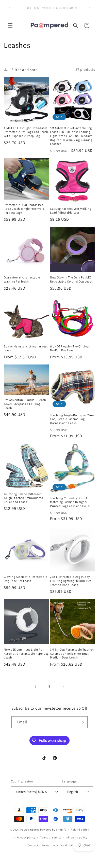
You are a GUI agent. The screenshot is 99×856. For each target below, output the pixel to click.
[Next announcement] (89, 8)
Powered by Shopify (53, 829)
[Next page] (63, 686)
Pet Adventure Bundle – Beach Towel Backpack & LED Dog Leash (25, 404)
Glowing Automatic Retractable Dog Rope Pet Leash (25, 579)
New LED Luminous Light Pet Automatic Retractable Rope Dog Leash (26, 653)
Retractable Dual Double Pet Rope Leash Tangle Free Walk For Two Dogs (24, 209)
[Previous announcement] (9, 8)
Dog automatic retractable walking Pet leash (22, 279)
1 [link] (36, 686)
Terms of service (50, 837)
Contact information (41, 845)
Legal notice (68, 845)
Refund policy (80, 829)
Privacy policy (25, 837)
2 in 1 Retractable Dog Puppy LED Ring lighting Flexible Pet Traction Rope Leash (70, 580)
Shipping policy (76, 837)
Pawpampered (29, 829)
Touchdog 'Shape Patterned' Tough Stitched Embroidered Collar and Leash (23, 498)
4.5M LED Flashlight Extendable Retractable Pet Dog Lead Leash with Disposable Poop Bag (26, 132)
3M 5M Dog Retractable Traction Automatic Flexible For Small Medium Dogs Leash (72, 653)
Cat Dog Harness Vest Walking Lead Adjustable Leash (70, 211)
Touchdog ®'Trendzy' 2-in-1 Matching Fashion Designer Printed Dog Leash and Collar (70, 502)
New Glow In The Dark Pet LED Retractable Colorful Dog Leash (71, 279)
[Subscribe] (81, 722)
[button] (10, 25)
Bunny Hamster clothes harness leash (26, 348)
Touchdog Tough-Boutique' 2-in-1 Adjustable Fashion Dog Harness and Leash (72, 419)
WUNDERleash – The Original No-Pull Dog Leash (70, 348)
